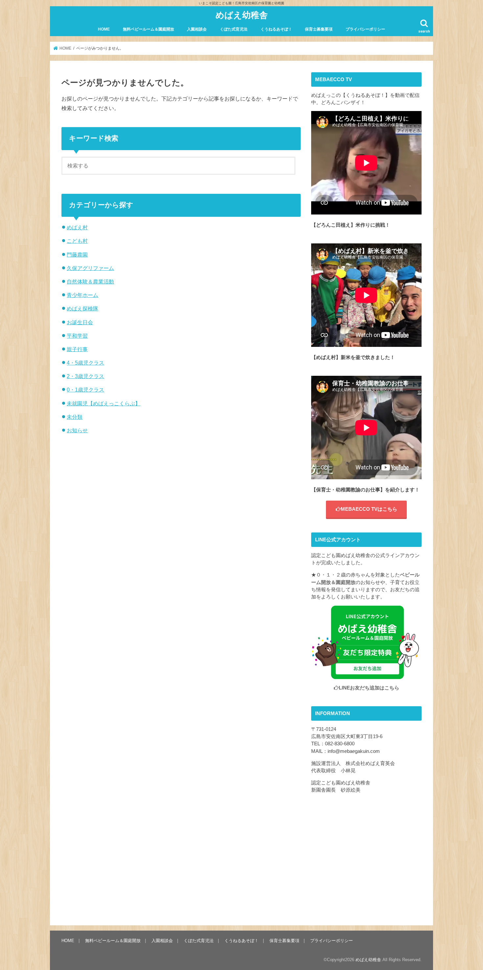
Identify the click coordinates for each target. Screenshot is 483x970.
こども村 (77, 241)
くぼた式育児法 (233, 29)
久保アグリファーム (90, 268)
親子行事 (77, 349)
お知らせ (77, 430)
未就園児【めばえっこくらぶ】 (103, 403)
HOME (104, 29)
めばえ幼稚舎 (242, 15)
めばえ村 (77, 227)
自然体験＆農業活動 (90, 281)
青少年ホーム (82, 295)
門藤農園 (77, 255)
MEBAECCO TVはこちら (369, 509)
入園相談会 (197, 29)
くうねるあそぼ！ (276, 29)
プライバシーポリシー (365, 29)
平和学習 (77, 336)
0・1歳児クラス (85, 390)
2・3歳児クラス (85, 376)
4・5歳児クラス (85, 363)
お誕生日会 (80, 322)
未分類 (74, 417)
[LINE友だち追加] (366, 675)
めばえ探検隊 (82, 308)
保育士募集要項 (319, 29)
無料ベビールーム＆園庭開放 (148, 29)
